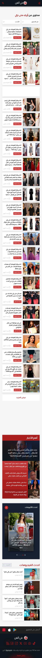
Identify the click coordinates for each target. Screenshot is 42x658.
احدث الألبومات (31, 507)
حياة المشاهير (17, 301)
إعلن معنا (21, 655)
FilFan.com (36, 650)
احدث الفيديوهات (23, 564)
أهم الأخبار (31, 437)
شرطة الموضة (17, 37)
